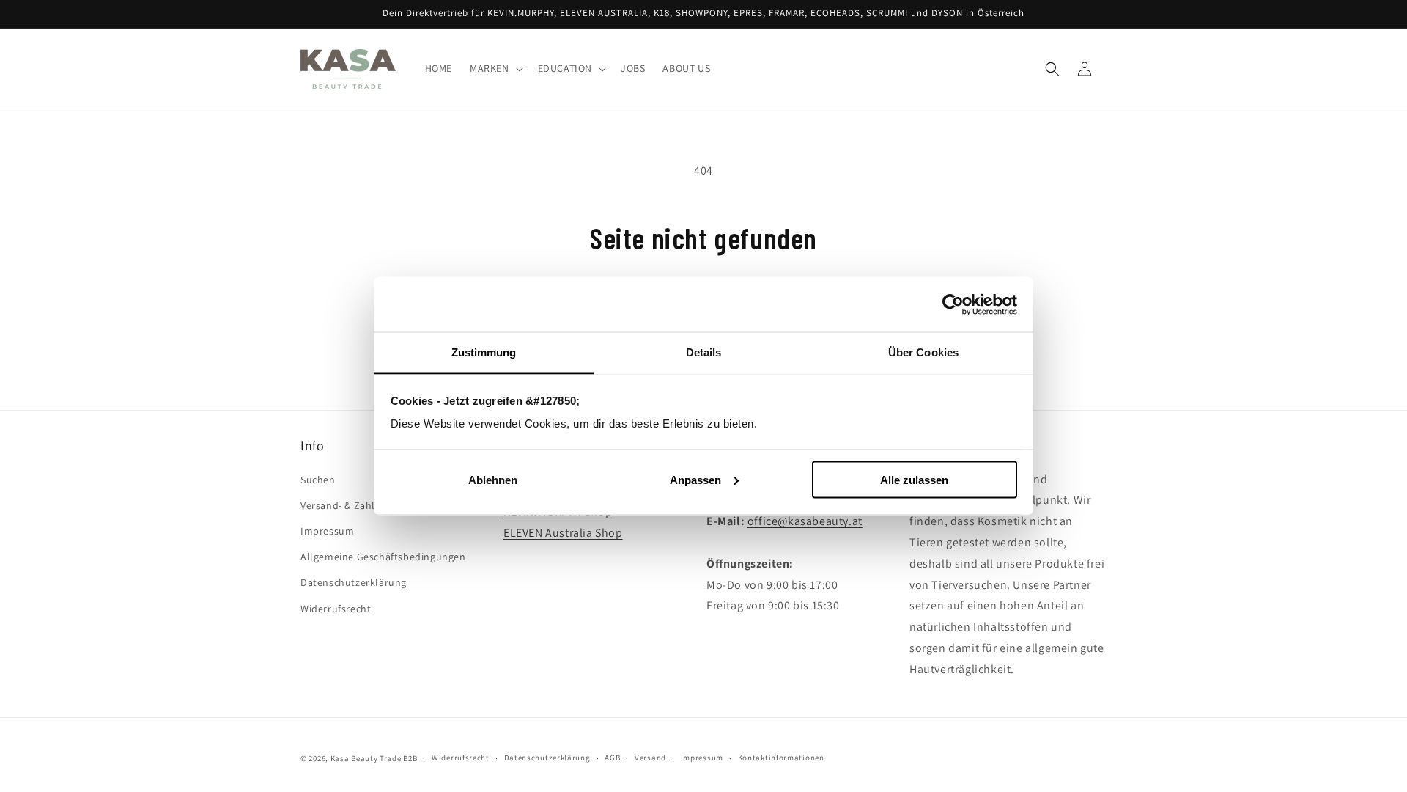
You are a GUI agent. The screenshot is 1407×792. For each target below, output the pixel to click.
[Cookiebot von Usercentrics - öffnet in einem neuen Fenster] (953, 304)
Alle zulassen (914, 479)
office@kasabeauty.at (805, 521)
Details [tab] (704, 352)
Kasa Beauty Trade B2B (374, 758)
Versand (650, 757)
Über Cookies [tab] (923, 352)
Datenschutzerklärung (353, 582)
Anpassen (695, 479)
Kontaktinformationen (781, 757)
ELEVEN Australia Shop (563, 532)
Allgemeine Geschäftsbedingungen (383, 556)
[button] (495, 69)
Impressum (327, 531)
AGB (612, 757)
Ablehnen (492, 479)
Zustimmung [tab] (484, 352)
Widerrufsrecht (335, 608)
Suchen (318, 479)
